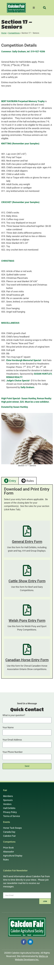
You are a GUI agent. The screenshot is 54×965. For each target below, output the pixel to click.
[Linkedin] (30, 942)
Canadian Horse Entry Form (27, 660)
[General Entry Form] (27, 531)
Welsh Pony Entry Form (27, 620)
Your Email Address (12, 740)
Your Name (8, 727)
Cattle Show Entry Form (27, 581)
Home (3, 33)
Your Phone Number (13, 752)
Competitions (14, 33)
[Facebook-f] (24, 942)
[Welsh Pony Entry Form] (27, 610)
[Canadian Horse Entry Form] (27, 649)
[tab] (10, 480)
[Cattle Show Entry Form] (27, 570)
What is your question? (14, 715)
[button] (44, 7)
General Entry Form (27, 542)
